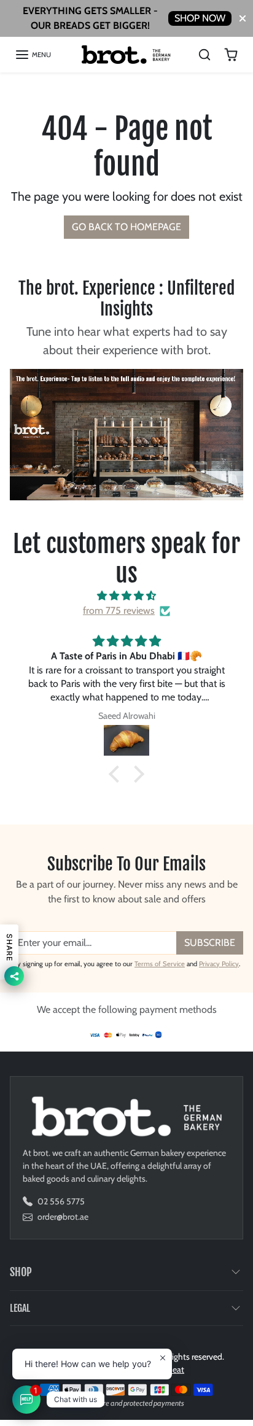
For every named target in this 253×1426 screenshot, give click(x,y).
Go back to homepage (126, 227)
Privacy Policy (219, 963)
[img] (126, 595)
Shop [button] (21, 1272)
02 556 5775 (61, 1201)
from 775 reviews (119, 610)
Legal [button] (20, 1308)
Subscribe (209, 942)
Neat (175, 1369)
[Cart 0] (231, 54)
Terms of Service (159, 963)
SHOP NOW (199, 18)
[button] (32, 54)
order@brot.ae (62, 1216)
